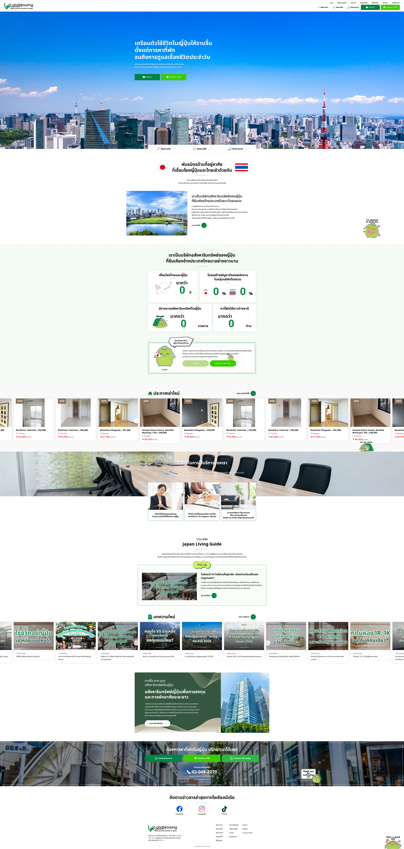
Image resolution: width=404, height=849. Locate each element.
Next (267, 421)
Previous (136, 421)
